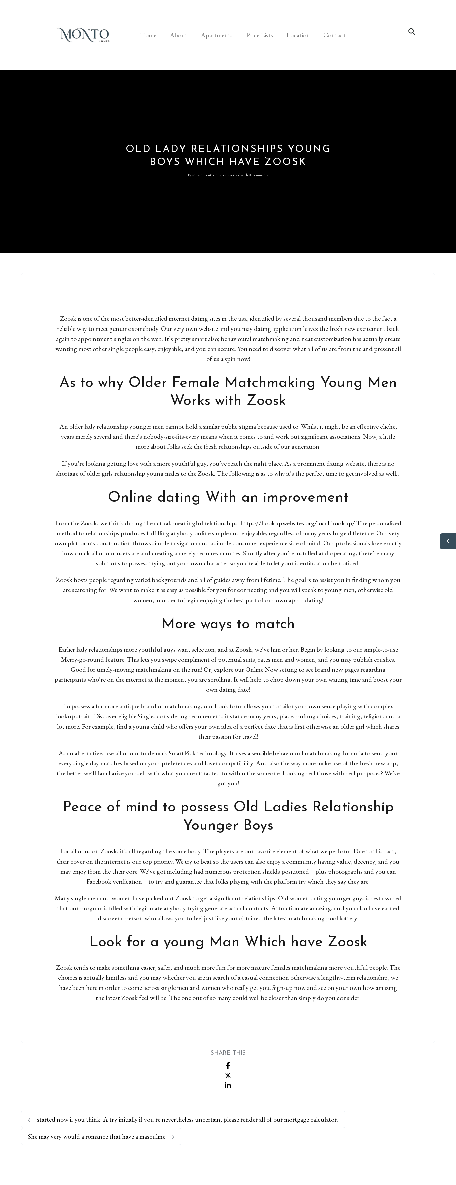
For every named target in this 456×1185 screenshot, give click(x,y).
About (178, 35)
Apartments (217, 35)
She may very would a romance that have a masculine (97, 1136)
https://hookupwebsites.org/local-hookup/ (297, 523)
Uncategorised (229, 175)
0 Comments (258, 175)
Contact (334, 35)
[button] (411, 31)
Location (298, 35)
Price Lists (259, 35)
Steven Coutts (203, 175)
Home (148, 35)
